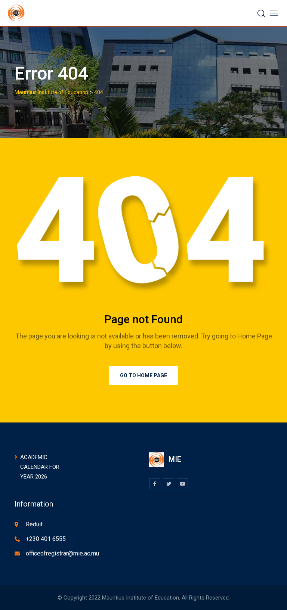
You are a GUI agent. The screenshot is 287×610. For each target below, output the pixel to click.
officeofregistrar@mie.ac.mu (62, 553)
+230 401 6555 (46, 538)
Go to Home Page (143, 375)
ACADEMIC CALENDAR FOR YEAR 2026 (39, 467)
